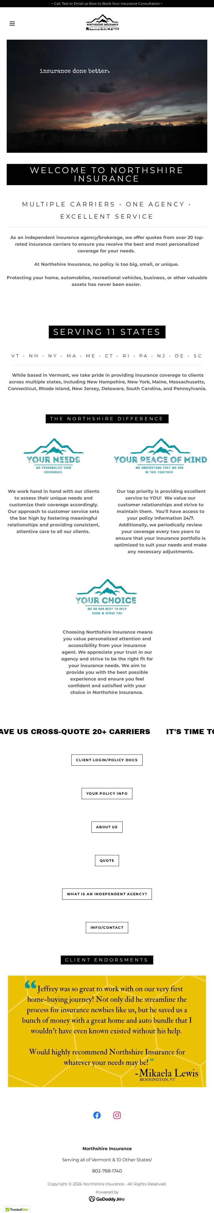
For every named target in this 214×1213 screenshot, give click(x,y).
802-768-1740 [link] (107, 1171)
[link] (102, 23)
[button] (12, 23)
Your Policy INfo (107, 793)
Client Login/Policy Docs (107, 760)
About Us (107, 827)
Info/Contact (107, 927)
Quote (107, 860)
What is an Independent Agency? (107, 894)
